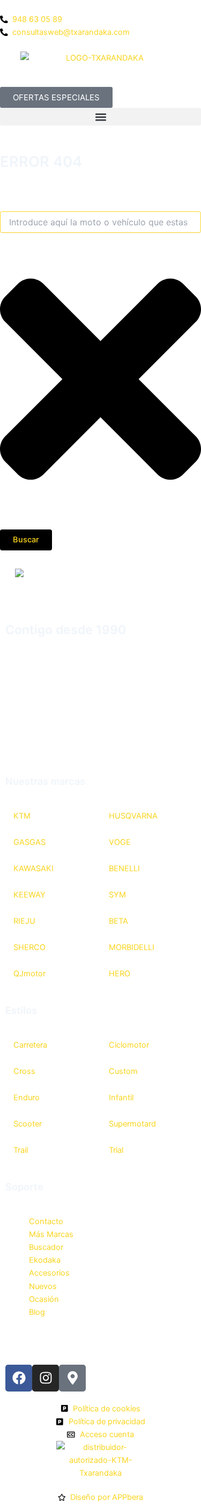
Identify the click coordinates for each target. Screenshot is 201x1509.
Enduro (26, 1097)
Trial (116, 1150)
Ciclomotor (129, 1045)
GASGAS (29, 842)
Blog (37, 1312)
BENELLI (124, 868)
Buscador (46, 1247)
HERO (119, 973)
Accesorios (49, 1273)
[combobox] (100, 222)
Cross (24, 1071)
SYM (117, 895)
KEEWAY (29, 895)
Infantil (121, 1097)
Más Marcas (51, 1234)
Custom (123, 1071)
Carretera (30, 1045)
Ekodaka (45, 1260)
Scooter (27, 1124)
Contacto (46, 1221)
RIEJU (24, 921)
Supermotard (132, 1124)
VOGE (120, 842)
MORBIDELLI (131, 947)
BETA (118, 921)
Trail (20, 1150)
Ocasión (44, 1299)
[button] (100, 117)
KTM (22, 816)
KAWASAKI (33, 868)
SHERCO (29, 947)
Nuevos (43, 1286)
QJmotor (29, 973)
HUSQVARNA (133, 816)
